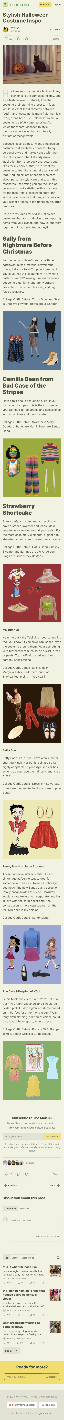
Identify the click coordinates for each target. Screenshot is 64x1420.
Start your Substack (23, 1404)
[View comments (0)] (18, 38)
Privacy (24, 1396)
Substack (16, 1413)
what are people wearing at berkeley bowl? (21, 1324)
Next (53, 1185)
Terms (33, 1396)
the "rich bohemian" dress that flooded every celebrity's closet (24, 1294)
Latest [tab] (15, 1257)
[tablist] (17, 1208)
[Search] (58, 1257)
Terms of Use (48, 1143)
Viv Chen (15, 28)
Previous (12, 1185)
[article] (32, 1275)
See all (9, 1350)
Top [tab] (6, 1257)
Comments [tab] (10, 1208)
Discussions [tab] (28, 1257)
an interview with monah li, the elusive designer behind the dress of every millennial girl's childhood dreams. (23, 1304)
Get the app (48, 1404)
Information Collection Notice (34, 1147)
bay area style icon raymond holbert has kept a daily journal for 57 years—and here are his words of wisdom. (24, 1273)
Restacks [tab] (24, 1208)
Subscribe (45, 4)
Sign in (57, 4)
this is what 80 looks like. (20, 1267)
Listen (56, 29)
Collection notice (48, 1396)
